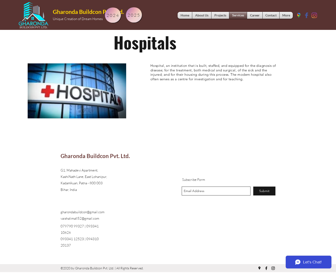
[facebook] (306, 15)
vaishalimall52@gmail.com (80, 218)
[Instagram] (314, 15)
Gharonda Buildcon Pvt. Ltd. (88, 11)
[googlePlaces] (298, 15)
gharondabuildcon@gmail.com (82, 212)
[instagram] (273, 268)
